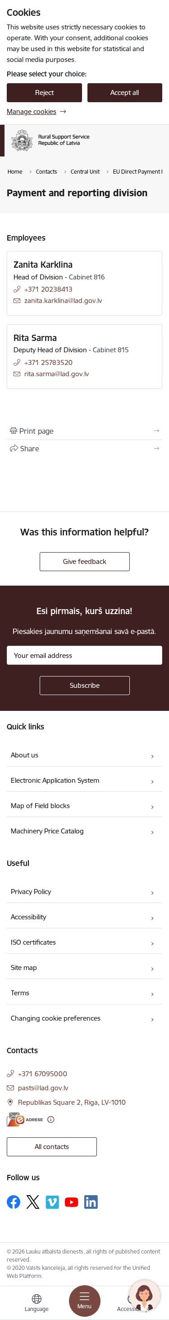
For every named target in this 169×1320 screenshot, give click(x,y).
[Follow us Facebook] (13, 1202)
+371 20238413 (48, 289)
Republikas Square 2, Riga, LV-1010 (72, 1102)
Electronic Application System (55, 780)
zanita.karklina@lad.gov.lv (63, 300)
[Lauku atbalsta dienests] (89, 151)
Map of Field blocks (40, 805)
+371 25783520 (48, 362)
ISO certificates (33, 942)
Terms (20, 993)
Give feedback (84, 561)
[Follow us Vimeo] (52, 1202)
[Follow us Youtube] (71, 1201)
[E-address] (25, 1119)
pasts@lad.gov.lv (43, 1087)
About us (24, 755)
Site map (24, 967)
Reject (44, 92)
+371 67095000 (42, 1073)
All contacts (52, 1146)
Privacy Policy (31, 891)
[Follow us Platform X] (33, 1202)
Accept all (124, 92)
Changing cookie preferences (55, 1018)
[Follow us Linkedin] (91, 1202)
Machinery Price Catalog (47, 831)
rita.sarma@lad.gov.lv (56, 373)
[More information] (50, 1119)
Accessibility (28, 917)
